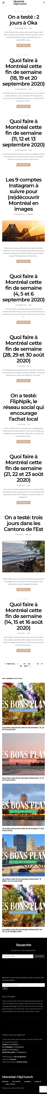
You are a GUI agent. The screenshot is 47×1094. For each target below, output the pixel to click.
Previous (11, 664)
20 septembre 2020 (21, 28)
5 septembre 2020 (19, 214)
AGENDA (27, 1081)
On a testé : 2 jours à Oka (23, 20)
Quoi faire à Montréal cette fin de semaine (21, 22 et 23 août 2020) (23, 468)
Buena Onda (22, 1062)
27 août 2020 (21, 366)
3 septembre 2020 (20, 305)
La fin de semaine (23, 55)
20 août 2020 (21, 485)
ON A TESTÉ (10, 1084)
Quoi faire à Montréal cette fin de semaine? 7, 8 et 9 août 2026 (23, 830)
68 (29, 664)
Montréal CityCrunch (17, 1076)
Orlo (30, 28)
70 (38, 664)
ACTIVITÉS (16, 1081)
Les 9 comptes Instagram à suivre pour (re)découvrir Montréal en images (23, 194)
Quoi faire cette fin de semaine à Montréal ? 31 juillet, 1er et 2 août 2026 (21, 880)
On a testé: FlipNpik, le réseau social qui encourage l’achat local (23, 407)
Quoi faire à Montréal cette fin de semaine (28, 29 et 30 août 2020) (23, 349)
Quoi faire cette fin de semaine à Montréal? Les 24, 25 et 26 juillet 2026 (22, 931)
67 (25, 664)
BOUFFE (5, 1081)
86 (21, 666)
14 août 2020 (21, 633)
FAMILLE (38, 1081)
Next (26, 666)
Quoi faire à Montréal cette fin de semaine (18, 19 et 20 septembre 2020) (23, 72)
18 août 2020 (19, 534)
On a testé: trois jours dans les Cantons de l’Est (23, 523)
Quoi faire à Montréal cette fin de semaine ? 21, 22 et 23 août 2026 (23, 729)
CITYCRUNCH (10, 1044)
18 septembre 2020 (21, 89)
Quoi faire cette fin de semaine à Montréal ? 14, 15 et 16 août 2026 (23, 779)
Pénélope (30, 214)
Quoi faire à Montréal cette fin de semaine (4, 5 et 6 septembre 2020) (23, 288)
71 (42, 664)
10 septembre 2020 (21, 150)
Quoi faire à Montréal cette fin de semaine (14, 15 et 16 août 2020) (23, 616)
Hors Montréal (19, 11)
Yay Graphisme (20, 1057)
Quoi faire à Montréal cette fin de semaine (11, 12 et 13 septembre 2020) (23, 133)
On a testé (29, 11)
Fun (23, 174)
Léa (28, 424)
